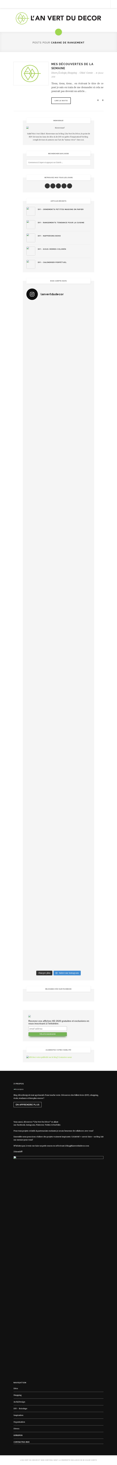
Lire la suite (61, 100)
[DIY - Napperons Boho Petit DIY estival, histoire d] (83, 919)
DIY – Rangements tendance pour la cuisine (61, 223)
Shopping (72, 72)
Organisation (19, 1422)
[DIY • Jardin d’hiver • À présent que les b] (33, 590)
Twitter (48, 1125)
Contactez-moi (21, 1442)
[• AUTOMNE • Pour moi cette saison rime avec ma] (66, 728)
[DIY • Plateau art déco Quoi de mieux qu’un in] (66, 927)
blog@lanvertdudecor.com (77, 1146)
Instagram (30, 1125)
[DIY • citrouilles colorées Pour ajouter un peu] (33, 926)
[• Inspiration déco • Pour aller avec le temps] (83, 764)
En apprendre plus (28, 1105)
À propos (18, 1435)
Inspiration (18, 1415)
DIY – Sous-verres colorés (52, 249)
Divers (54, 72)
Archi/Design (19, 1402)
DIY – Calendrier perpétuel (52, 262)
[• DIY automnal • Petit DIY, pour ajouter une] (50, 747)
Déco (16, 1388)
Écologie (62, 72)
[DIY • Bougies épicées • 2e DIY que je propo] (83, 463)
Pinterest (40, 1125)
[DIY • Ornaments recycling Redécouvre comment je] (66, 454)
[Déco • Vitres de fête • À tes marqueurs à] (33, 346)
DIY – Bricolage (20, 1408)
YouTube (56, 1125)
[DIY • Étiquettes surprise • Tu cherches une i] (83, 360)
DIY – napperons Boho (49, 236)
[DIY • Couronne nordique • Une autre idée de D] (50, 477)
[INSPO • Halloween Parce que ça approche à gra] (33, 680)
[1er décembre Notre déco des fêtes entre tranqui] (66, 354)
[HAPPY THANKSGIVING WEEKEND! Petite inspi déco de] (83, 579)
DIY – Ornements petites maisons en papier (61, 209)
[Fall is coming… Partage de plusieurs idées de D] (50, 914)
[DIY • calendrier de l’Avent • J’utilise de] (33, 477)
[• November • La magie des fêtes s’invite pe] (50, 576)
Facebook (21, 1125)
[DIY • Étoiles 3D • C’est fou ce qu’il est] (50, 344)
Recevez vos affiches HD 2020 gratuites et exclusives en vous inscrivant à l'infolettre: (58, 1022)
